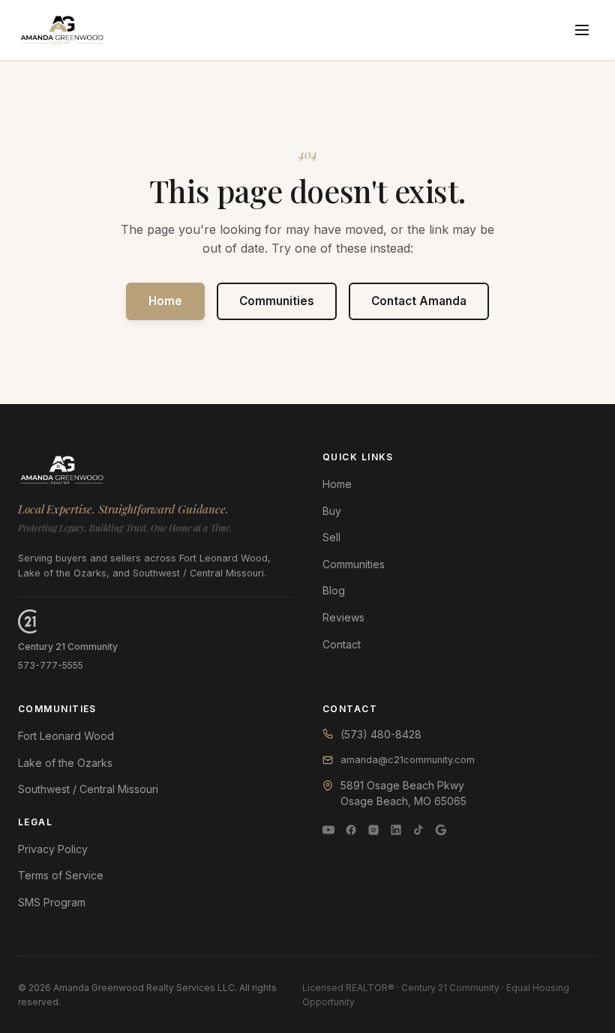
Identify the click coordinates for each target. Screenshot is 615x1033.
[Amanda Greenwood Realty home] (62, 30)
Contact (341, 644)
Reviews (343, 617)
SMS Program (52, 902)
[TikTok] (418, 830)
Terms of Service (61, 875)
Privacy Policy (53, 849)
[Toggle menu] (582, 30)
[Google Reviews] (441, 830)
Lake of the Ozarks (65, 762)
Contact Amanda (418, 301)
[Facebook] (351, 830)
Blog (333, 590)
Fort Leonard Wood (66, 735)
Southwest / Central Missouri (88, 789)
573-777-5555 (50, 665)
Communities (276, 301)
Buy (331, 511)
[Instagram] (374, 830)
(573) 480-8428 (381, 734)
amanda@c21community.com (407, 759)
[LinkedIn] (396, 830)
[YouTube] (328, 830)
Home (165, 301)
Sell (331, 537)
